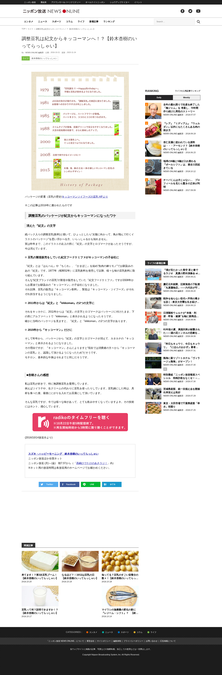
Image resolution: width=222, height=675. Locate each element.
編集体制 (117, 641)
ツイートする (48, 484)
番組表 (43, 2)
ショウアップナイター (119, 2)
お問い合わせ (151, 641)
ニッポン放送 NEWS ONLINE (57, 11)
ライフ (81, 21)
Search (198, 22)
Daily (159, 97)
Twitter (190, 11)
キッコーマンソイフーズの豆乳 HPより (85, 196)
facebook (182, 11)
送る (90, 484)
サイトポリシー (104, 641)
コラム (69, 21)
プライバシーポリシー (133, 641)
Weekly (186, 97)
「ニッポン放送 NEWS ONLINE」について (65, 641)
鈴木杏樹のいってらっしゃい (44, 58)
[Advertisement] (172, 57)
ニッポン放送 (30, 2)
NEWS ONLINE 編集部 (34, 52)
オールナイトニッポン (95, 2)
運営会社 (90, 641)
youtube (198, 11)
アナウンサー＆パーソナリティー (66, 2)
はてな (112, 484)
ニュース (42, 21)
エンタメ (28, 21)
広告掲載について (168, 641)
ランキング (109, 21)
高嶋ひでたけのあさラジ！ (91, 463)
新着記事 (93, 21)
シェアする (69, 484)
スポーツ (56, 21)
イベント (138, 2)
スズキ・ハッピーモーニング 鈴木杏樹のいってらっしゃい (63, 453)
